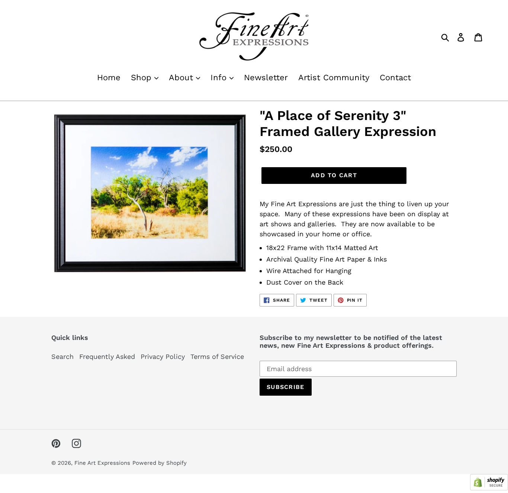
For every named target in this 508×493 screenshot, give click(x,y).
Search (62, 356)
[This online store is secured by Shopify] (489, 488)
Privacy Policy (163, 356)
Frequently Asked (107, 356)
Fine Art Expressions (102, 463)
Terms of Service (217, 356)
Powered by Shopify (159, 463)
